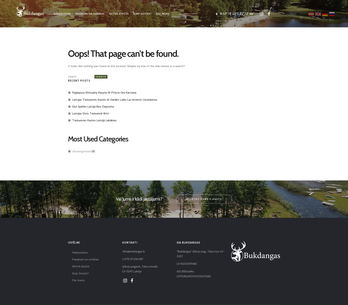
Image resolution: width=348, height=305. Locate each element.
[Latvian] (311, 13)
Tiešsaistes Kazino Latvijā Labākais (94, 120)
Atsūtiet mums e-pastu (204, 199)
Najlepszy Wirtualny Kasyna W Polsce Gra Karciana (104, 92)
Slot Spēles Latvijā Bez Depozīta (93, 106)
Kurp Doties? (80, 273)
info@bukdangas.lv (133, 251)
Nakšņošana (80, 252)
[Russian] (332, 13)
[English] (318, 13)
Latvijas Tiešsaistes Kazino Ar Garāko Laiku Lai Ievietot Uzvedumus (114, 99)
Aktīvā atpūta (80, 266)
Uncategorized (81, 151)
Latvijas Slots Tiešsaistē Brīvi (90, 113)
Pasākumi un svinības (85, 259)
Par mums (78, 280)
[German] (325, 13)
